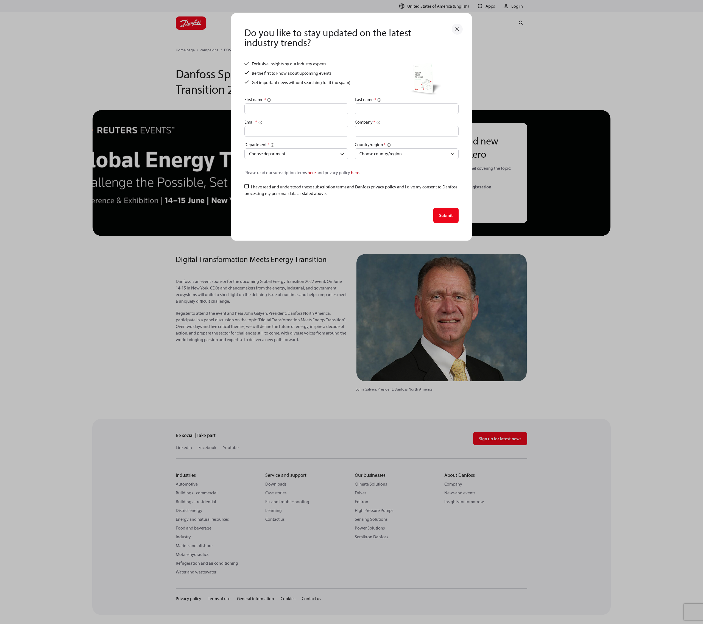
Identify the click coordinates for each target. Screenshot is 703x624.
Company (365, 122)
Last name (365, 99)
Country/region (370, 144)
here (312, 172)
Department (256, 144)
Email (250, 122)
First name (255, 99)
